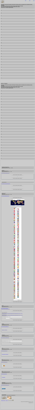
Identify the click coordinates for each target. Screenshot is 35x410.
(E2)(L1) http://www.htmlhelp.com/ (5, 326)
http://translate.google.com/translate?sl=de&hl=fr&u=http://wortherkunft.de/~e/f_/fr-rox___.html (12, 313)
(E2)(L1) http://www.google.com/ (4, 308)
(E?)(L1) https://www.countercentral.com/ (5, 183)
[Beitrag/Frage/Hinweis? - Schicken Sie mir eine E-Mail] (13, 400)
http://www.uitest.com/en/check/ (5, 354)
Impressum (7, 400)
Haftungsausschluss (3, 400)
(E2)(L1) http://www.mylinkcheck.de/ (5, 337)
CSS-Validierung (3, 377)
